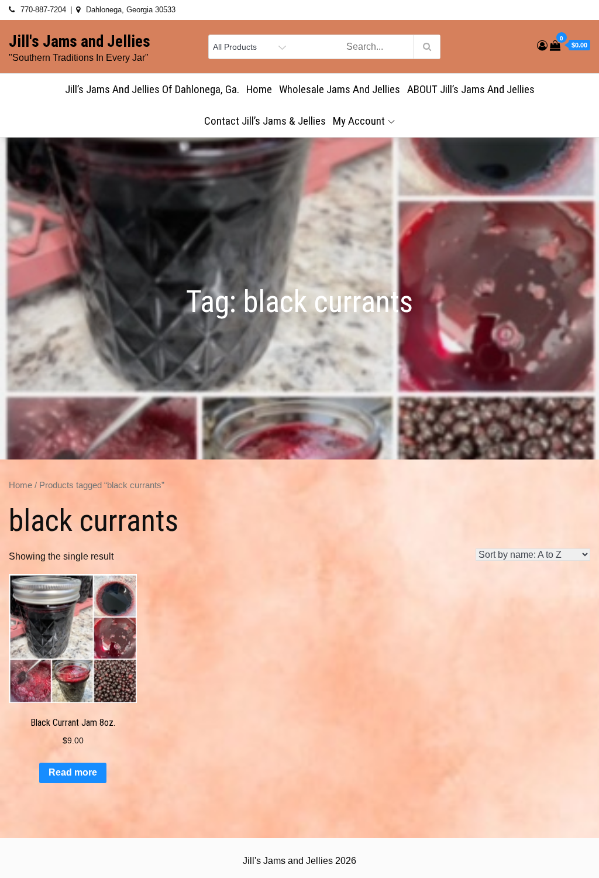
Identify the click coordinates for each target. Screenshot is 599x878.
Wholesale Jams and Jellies (339, 89)
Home (259, 89)
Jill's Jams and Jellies (79, 41)
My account (359, 121)
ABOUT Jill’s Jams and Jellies (471, 89)
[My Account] (542, 46)
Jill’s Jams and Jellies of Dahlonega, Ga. (152, 89)
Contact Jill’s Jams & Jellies (265, 121)
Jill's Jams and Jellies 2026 (299, 861)
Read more (73, 772)
